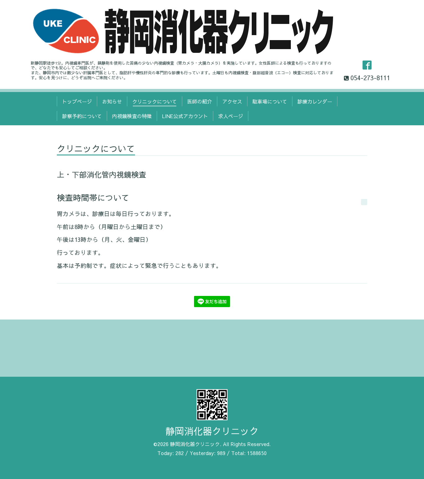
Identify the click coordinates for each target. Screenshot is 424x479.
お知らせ (112, 101)
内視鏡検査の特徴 (132, 116)
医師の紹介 (199, 101)
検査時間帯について (93, 197)
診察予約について (82, 116)
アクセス (232, 101)
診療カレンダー (314, 101)
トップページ (77, 101)
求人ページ (230, 116)
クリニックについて (154, 101)
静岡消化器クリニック (212, 431)
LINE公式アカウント (185, 116)
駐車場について (269, 101)
